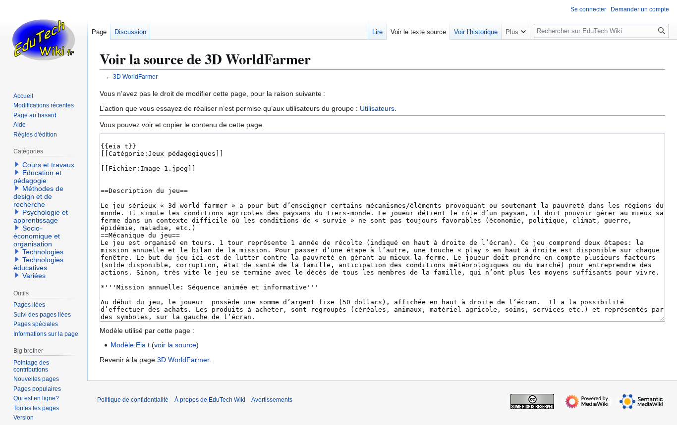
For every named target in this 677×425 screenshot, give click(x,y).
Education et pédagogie (37, 177)
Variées (34, 276)
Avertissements (271, 399)
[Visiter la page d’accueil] (43, 39)
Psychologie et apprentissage (40, 216)
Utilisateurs (377, 108)
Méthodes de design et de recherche (38, 196)
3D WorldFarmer (135, 76)
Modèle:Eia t (130, 345)
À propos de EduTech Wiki (209, 399)
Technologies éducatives (38, 264)
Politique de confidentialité (133, 399)
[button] (516, 30)
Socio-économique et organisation (36, 236)
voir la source (175, 345)
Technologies (42, 252)
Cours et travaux (48, 165)
